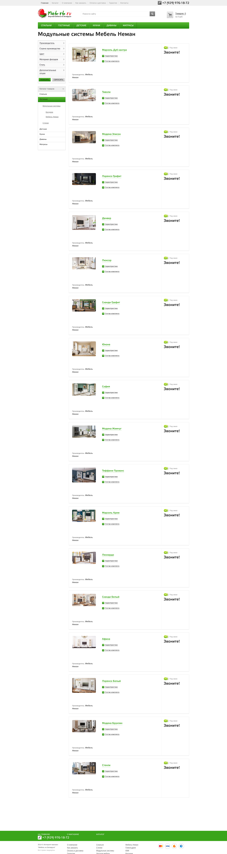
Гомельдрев (130, 848)
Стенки (46, 123)
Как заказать (80, 3)
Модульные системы (51, 106)
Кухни (96, 25)
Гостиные (64, 25)
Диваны (111, 25)
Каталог (55, 3)
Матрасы (128, 25)
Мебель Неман (52, 117)
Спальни (46, 25)
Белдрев (49, 112)
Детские (81, 25)
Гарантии (113, 3)
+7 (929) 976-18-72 (175, 3)
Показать (44, 80)
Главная (44, 3)
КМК (127, 851)
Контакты (124, 3)
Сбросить (58, 80)
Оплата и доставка (98, 3)
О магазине (73, 834)
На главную (44, 834)
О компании (67, 3)
